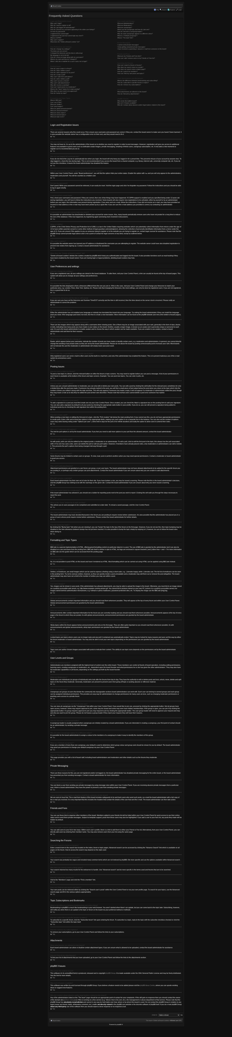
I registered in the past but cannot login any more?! (66, 35)
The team (149, 1020)
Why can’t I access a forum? (59, 81)
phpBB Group (111, 973)
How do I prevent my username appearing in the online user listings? (72, 29)
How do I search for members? (127, 71)
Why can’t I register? (57, 40)
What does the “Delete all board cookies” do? (65, 42)
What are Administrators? (125, 23)
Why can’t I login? (56, 23)
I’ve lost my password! (57, 31)
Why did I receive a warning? (59, 85)
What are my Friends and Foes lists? (129, 56)
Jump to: (154, 1015)
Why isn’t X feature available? (126, 103)
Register (172, 10)
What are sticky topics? (58, 113)
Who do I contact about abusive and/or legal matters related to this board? (141, 105)
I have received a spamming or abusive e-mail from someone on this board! (141, 49)
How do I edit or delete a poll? (59, 79)
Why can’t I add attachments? (60, 83)
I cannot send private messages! (128, 45)
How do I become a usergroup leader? (129, 31)
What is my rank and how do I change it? (63, 59)
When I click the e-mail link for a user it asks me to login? (68, 61)
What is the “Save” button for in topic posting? (65, 89)
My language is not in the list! (59, 55)
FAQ (157, 10)
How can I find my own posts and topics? (130, 73)
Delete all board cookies (161, 1020)
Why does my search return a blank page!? (131, 69)
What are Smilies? (56, 104)
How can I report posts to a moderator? (63, 87)
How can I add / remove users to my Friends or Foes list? (136, 58)
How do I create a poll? (57, 74)
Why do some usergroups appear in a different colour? (135, 33)
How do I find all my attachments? (128, 94)
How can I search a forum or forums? (129, 65)
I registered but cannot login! (59, 33)
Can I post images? (56, 106)
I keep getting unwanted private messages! (131, 47)
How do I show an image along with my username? (66, 57)
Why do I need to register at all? (60, 25)
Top (53, 136)
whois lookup (70, 1000)
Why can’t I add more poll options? (61, 76)
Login (180, 10)
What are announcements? (59, 110)
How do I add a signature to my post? (62, 72)
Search (164, 10)
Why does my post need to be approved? (63, 91)
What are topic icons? (57, 117)
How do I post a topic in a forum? (61, 68)
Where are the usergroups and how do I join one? (133, 29)
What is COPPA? (55, 38)
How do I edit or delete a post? (60, 70)
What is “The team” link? (125, 38)
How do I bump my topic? (58, 93)
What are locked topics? (58, 115)
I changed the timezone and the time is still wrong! (66, 53)
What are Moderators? (124, 25)
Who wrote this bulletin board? (127, 101)
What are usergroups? (124, 27)
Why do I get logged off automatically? (62, 27)
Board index (57, 6)
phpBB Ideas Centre (147, 985)
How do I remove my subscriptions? (129, 85)
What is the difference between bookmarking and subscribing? (137, 80)
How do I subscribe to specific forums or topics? (133, 82)
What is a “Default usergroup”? (127, 35)
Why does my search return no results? (130, 67)
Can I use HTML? (56, 102)
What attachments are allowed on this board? (132, 91)
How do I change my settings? (60, 49)
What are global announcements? (61, 108)
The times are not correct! (58, 51)
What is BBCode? (56, 100)
